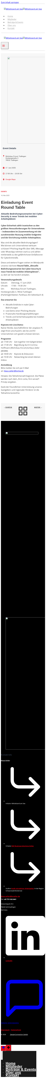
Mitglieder (12, 19)
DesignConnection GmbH (19, 1034)
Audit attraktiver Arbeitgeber (22, 888)
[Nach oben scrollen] (3, 1048)
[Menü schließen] (2, 1055)
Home (10, 16)
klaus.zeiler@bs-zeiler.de (10, 896)
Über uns (12, 25)
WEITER (37, 407)
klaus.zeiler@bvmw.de (14, 371)
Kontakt (11, 28)
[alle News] (23, 415)
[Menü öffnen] (4, 45)
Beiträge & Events (15, 22)
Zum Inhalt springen (10, 2)
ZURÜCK (8, 407)
